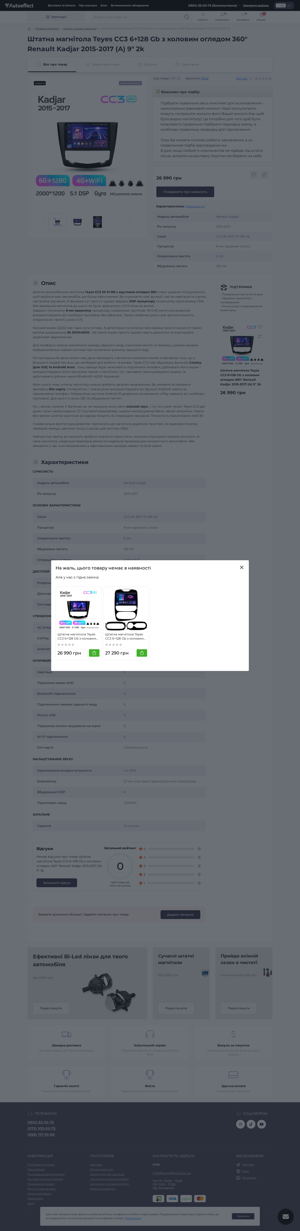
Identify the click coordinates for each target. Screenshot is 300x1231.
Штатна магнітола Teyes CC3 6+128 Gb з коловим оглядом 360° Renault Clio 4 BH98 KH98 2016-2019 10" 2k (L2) (126, 636)
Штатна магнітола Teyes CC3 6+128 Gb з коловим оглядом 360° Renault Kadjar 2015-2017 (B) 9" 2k (77, 636)
